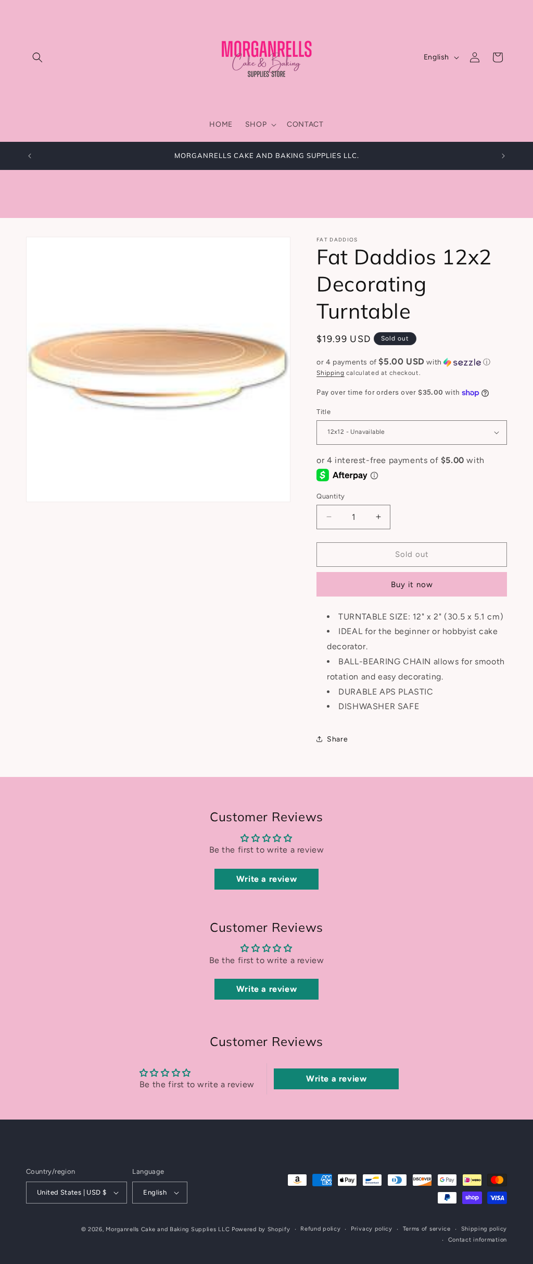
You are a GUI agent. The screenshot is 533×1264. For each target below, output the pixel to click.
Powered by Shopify (261, 1229)
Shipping (330, 372)
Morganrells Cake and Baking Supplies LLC (168, 1229)
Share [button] (337, 739)
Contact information (477, 1239)
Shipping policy (484, 1228)
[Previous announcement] (29, 156)
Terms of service (427, 1228)
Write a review (266, 879)
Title (323, 412)
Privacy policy (371, 1228)
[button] (37, 57)
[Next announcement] (503, 156)
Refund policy (320, 1228)
